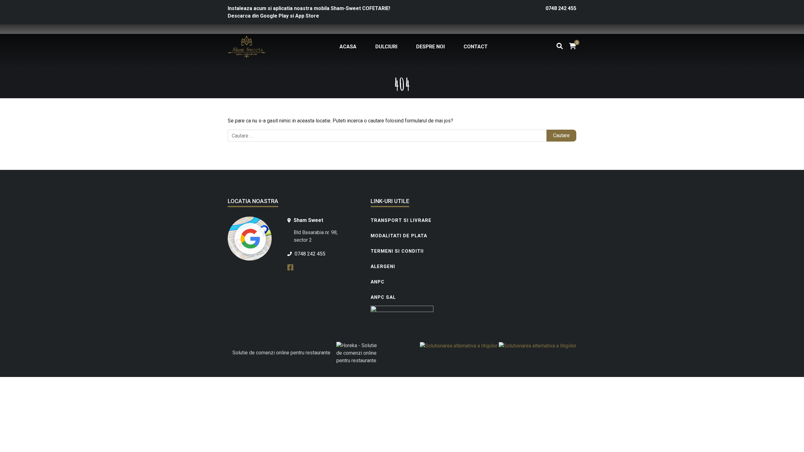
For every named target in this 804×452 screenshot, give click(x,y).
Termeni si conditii (397, 251)
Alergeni (383, 266)
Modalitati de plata (399, 236)
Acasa (348, 47)
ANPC (377, 282)
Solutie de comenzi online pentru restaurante (281, 353)
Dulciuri (386, 47)
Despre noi (430, 47)
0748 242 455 (561, 8)
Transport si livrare (401, 220)
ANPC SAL (383, 297)
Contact (476, 47)
